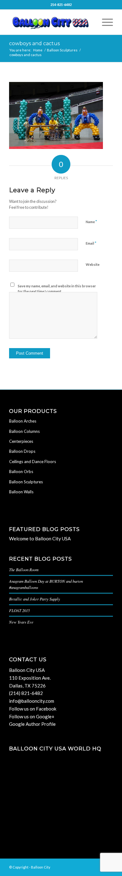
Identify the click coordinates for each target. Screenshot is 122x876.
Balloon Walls (21, 491)
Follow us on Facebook (32, 708)
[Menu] (104, 22)
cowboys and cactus (34, 43)
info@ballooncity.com (31, 701)
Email (91, 243)
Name (91, 221)
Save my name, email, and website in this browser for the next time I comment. (57, 288)
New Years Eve (21, 622)
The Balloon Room (23, 569)
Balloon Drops (22, 451)
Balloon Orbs (21, 471)
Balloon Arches (22, 421)
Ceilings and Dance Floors (32, 461)
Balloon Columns (24, 431)
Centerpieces (21, 441)
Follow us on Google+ (31, 716)
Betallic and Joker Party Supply (34, 598)
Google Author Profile (32, 724)
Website (92, 264)
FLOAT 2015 (19, 610)
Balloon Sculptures (26, 481)
